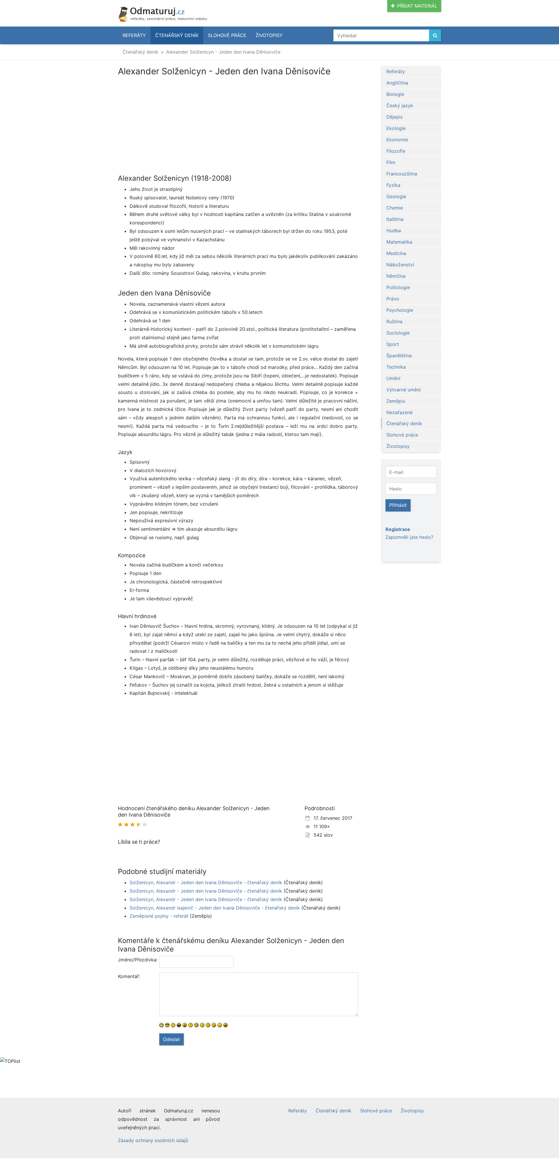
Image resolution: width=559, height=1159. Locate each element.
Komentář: (129, 976)
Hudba (393, 230)
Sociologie (398, 333)
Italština (395, 219)
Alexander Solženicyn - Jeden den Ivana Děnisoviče (223, 52)
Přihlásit (398, 505)
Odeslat (171, 1039)
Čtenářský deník (177, 35)
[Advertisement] (167, 119)
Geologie (396, 196)
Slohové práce (227, 35)
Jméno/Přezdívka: (136, 960)
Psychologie (399, 310)
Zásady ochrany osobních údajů (153, 1140)
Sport (392, 344)
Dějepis (394, 117)
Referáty (134, 35)
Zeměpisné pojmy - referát (159, 916)
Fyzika (393, 185)
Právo (392, 299)
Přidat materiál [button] (417, 6)
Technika (396, 367)
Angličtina (397, 83)
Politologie (398, 287)
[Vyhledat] (435, 35)
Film (390, 162)
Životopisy (269, 35)
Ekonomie (397, 140)
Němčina (396, 276)
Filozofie (395, 151)
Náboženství (400, 265)
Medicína (396, 253)
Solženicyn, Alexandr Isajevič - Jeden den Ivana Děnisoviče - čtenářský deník (215, 908)
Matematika (399, 242)
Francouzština (401, 174)
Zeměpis (395, 401)
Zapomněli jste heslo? (409, 537)
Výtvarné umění (403, 390)
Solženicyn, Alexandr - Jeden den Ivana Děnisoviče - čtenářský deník (206, 882)
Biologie (395, 94)
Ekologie (396, 128)
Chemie (394, 208)
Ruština (394, 321)
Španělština (399, 355)
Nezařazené (399, 412)
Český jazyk (399, 105)
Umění (393, 378)
